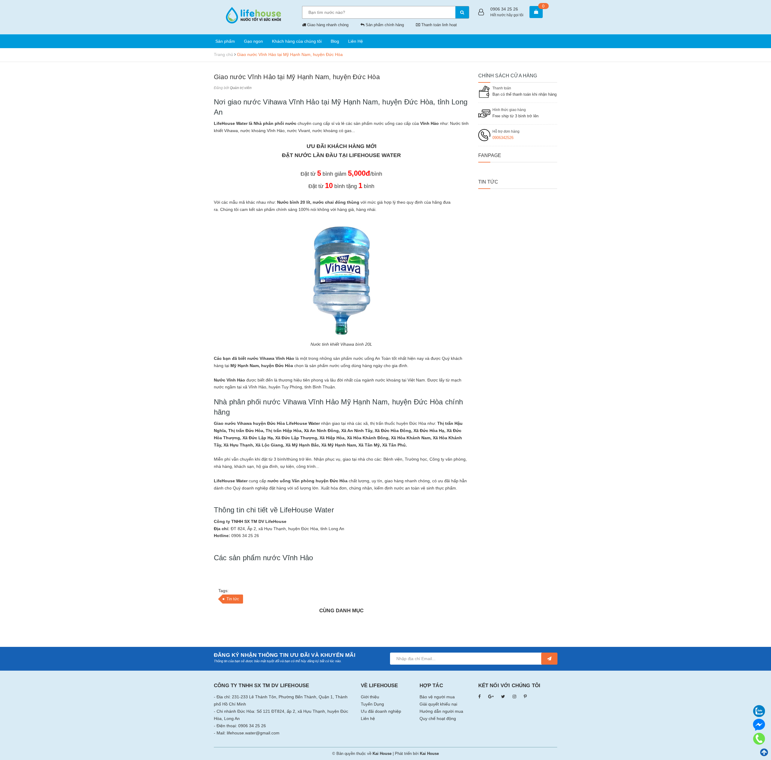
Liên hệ (368, 718)
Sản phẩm (225, 41)
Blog (335, 41)
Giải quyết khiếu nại (438, 704)
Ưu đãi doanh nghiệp (381, 711)
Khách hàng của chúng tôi (297, 41)
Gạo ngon (253, 41)
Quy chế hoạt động (438, 718)
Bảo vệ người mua (437, 696)
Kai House (429, 753)
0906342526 (502, 137)
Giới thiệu (370, 696)
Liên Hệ (355, 41)
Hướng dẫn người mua (441, 711)
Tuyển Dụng (372, 704)
